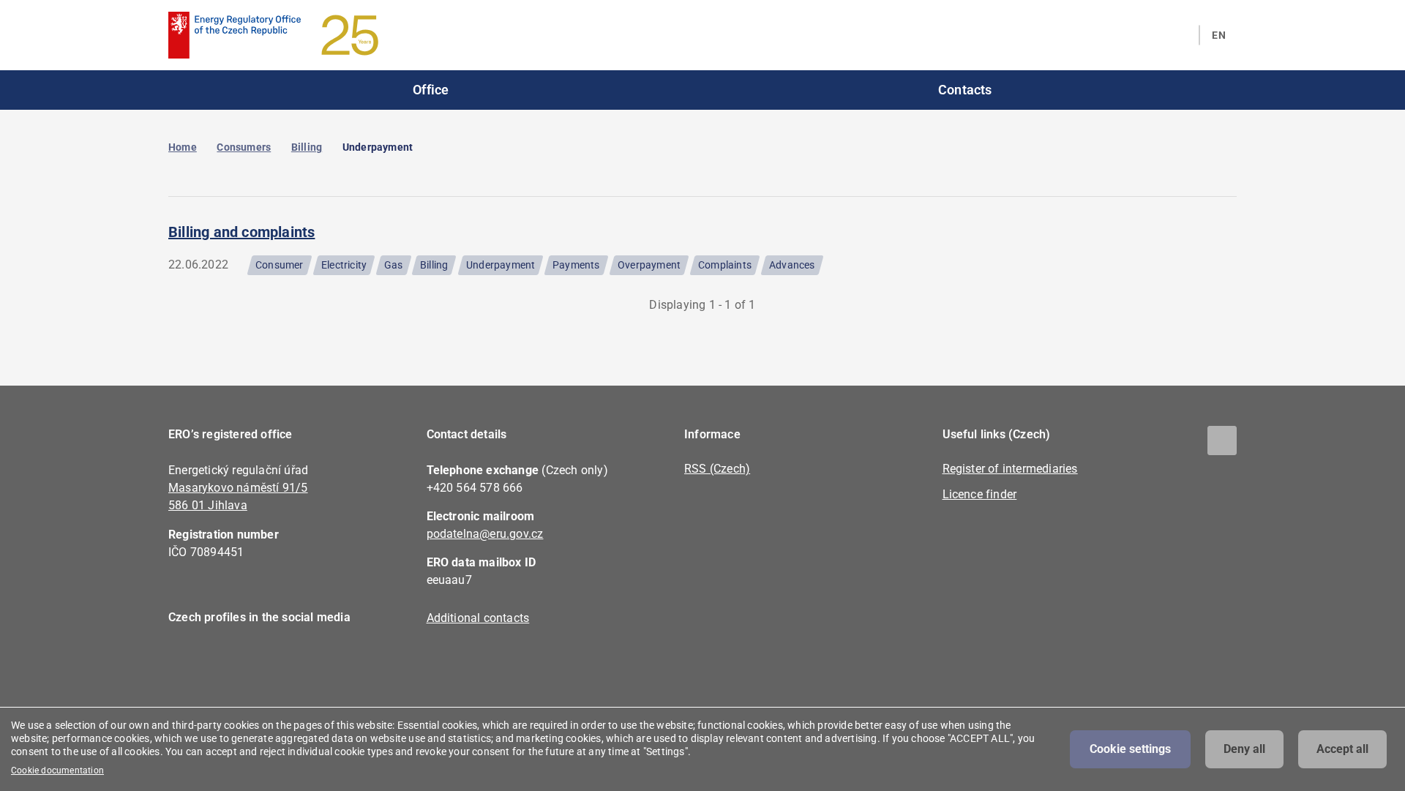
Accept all (1342, 749)
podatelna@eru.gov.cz (485, 534)
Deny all (1244, 749)
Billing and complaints (241, 232)
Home (182, 147)
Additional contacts (478, 618)
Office (431, 89)
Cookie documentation (57, 770)
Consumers (244, 147)
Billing (306, 147)
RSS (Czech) (717, 469)
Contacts (965, 89)
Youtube (269, 659)
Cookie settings (1130, 749)
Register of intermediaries (1010, 469)
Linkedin (229, 659)
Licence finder (980, 494)
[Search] (1179, 35)
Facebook (188, 659)
